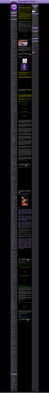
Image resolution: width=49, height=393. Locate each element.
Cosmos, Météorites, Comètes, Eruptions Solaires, (14, 99)
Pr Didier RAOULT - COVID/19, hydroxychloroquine (13, 308)
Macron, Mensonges (12, 253)
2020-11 (33, 46)
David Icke (12, 105)
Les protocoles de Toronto (13, 239)
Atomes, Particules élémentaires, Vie (13, 51)
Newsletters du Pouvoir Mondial (13, 272)
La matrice (12, 188)
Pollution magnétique (12, 303)
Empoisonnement (12, 122)
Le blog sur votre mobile (13, 200)
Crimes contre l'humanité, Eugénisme (13, 101)
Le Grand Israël (12, 209)
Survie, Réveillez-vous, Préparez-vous (14, 341)
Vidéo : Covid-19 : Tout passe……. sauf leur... (35, 19)
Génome (11, 144)
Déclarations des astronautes (13, 108)
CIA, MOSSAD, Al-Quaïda (13, 80)
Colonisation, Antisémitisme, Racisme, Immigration (13, 85)
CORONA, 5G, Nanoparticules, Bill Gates (13, 98)
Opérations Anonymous (12, 288)
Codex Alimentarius (12, 84)
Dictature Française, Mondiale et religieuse (13, 116)
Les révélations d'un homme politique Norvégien (13, 242)
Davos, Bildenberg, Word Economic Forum (13, 106)
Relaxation (12, 319)
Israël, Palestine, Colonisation (13, 168)
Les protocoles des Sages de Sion (13, 240)
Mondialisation (12, 264)
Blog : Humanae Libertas (13, 378)
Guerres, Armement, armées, (13, 151)
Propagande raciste (12, 313)
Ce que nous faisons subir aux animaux (14, 72)
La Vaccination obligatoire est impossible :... (35, 17)
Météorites (12, 263)
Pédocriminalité (12, 296)
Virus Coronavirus (12, 364)
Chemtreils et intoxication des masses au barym (14, 79)
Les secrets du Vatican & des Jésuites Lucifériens (14, 243)
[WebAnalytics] (33, 54)
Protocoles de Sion (12, 314)
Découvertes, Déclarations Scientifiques (23, 53)
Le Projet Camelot (12, 214)
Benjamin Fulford (12, 59)
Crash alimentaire (12, 100)
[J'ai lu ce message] (48, 392)
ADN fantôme (19, 300)
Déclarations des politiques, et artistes (13, 109)
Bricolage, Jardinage (12, 67)
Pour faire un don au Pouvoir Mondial (13, 16)
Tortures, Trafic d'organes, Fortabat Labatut (13, 348)
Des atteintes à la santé (12, 113)
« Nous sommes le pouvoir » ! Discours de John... (35, 24)
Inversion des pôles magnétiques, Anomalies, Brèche (13, 164)
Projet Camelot (12, 385)
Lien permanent (21, 319)
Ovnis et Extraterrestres (13, 292)
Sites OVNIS (12, 337)
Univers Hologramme (12, 353)
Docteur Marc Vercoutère (13, 117)
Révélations (12, 325)
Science (11, 330)
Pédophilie (12, 297)
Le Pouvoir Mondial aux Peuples (26, 1)
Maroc (11, 258)
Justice (11, 174)
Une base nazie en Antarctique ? (13, 351)
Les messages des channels (13, 234)
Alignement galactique (26, 163)
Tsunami (11, 350)
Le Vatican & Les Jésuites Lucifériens (13, 222)
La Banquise (12, 182)
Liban (11, 250)
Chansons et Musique (12, 77)
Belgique (11, 58)
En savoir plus (34, 392)
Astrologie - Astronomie (12, 50)
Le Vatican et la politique (13, 223)
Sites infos (12, 336)
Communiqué (12, 87)
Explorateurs (12, 133)
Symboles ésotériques (12, 342)
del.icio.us (24, 319)
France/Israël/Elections (12, 140)
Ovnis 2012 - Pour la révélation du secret (14, 384)
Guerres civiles (12, 150)
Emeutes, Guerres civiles (13, 121)
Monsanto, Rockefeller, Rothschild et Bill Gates (14, 265)
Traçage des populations (13, 349)
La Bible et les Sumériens (13, 183)
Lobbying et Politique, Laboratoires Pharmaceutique (13, 252)
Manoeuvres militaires (12, 257)
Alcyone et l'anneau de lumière (23, 163)
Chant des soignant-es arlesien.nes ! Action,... (35, 25)
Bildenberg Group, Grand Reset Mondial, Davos (14, 60)
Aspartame (12, 45)
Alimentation (12, 31)
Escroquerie (12, 128)
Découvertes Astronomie (22, 190)
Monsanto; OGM (12, 266)
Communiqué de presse (13, 88)
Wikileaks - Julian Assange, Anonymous (14, 370)
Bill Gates (12, 61)
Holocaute (12, 155)
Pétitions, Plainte (12, 298)
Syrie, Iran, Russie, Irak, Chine (13, 343)
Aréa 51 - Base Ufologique (13, 39)
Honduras (12, 156)
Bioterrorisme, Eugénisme (13, 62)
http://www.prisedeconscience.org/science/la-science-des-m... (22, 317)
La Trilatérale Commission (13, 195)
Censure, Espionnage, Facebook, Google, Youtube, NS (13, 73)
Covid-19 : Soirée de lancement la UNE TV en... (35, 18)
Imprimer (26, 319)
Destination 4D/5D (12, 114)
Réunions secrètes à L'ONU (13, 324)
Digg (28, 319)
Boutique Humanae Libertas (13, 379)
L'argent (11, 175)
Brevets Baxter (12, 66)
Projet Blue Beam (12, 312)
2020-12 (33, 45)
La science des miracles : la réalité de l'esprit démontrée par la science (24, 262)
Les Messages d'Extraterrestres (13, 233)
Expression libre (12, 134)
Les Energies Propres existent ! (13, 227)
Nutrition (11, 282)
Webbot (11, 369)
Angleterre (12, 34)
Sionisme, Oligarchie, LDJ (13, 335)
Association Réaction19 (12, 46)
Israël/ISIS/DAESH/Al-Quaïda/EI (13, 169)
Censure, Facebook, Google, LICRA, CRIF (13, 74)
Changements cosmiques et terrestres (14, 76)
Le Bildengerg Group (12, 199)
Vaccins (11, 357)
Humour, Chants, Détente (13, 157)
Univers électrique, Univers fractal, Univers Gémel (13, 352)
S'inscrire (35, 7)
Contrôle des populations (13, 96)
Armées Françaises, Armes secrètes (13, 40)
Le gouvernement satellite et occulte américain (13, 208)
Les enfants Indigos (12, 228)
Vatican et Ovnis (12, 358)
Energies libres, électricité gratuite (13, 123)
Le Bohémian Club (12, 201)
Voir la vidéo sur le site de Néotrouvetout (22, 51)
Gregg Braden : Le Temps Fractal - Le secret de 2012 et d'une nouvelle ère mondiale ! (24, 194)
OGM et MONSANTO (12, 284)
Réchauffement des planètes (13, 318)
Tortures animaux (12, 347)
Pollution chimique (12, 302)
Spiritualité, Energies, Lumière (29, 164)
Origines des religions (12, 289)
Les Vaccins (12, 249)
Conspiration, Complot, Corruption (13, 93)
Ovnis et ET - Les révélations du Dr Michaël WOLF (13, 291)
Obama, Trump (12, 283)
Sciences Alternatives (12, 331)
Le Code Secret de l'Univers (13, 205)
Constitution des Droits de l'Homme (13, 94)
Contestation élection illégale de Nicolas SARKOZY (14, 95)
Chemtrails (12, 78)
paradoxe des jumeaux (25, 31)
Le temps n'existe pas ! (12, 221)
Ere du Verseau (27, 53)
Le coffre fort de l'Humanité (13, 206)
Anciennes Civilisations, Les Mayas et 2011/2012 (13, 33)
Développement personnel (13, 115)
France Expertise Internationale (13, 139)
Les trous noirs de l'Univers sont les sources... (35, 16)
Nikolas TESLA (12, 277)
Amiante (11, 32)
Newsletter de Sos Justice (13, 271)
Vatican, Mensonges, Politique (13, 359)
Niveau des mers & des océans (13, 278)
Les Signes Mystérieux (12, 244)
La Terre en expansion (12, 194)
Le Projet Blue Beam (12, 213)
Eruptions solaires (12, 127)
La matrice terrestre (12, 189)
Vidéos (11, 363)
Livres (24, 164)
